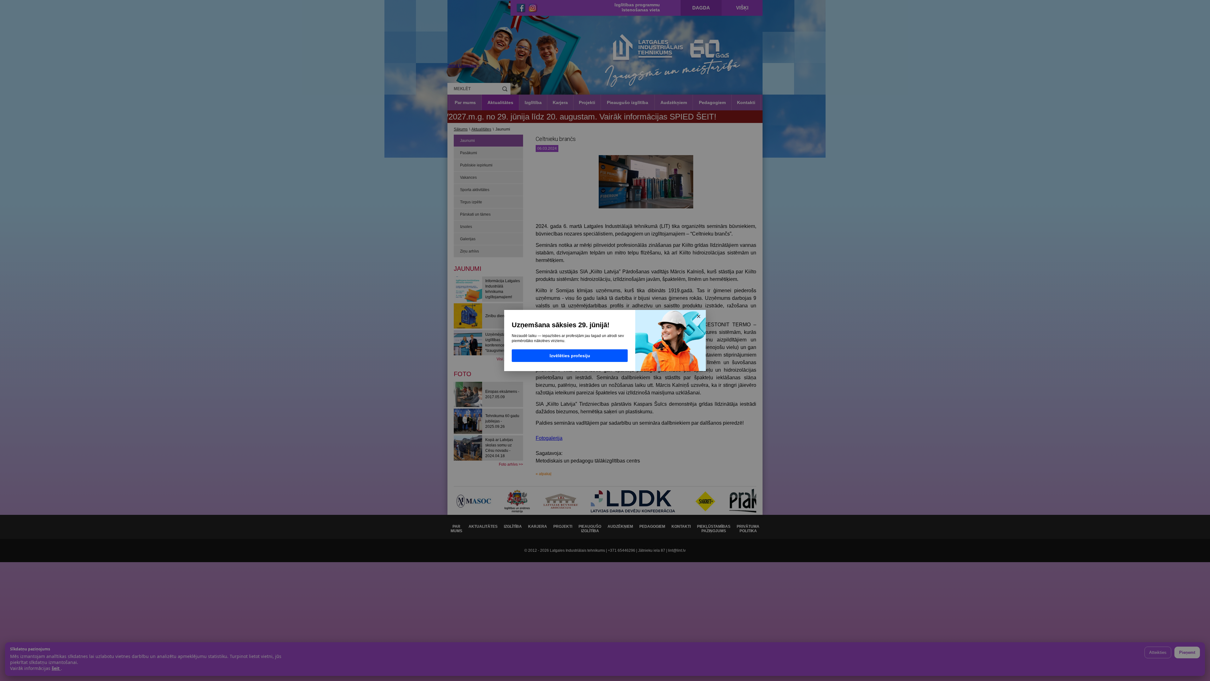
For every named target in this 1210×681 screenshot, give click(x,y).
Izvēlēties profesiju (570, 355)
